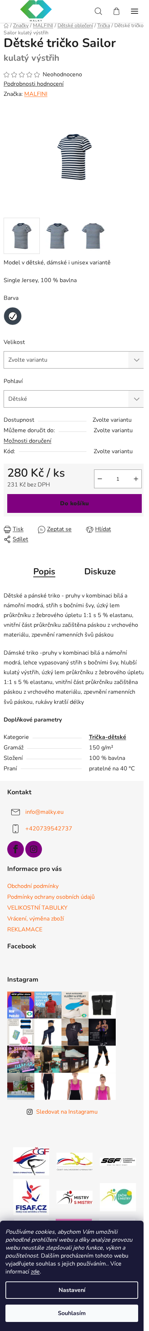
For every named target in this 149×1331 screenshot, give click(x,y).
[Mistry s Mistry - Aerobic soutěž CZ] (74, 1197)
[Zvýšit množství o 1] (136, 479)
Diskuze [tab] (100, 571)
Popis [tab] (44, 571)
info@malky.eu (44, 812)
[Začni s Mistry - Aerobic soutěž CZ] (118, 1197)
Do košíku (74, 503)
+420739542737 (48, 829)
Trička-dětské (107, 737)
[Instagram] (33, 849)
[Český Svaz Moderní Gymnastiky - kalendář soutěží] (74, 1161)
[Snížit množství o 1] (99, 479)
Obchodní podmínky (33, 886)
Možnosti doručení (27, 441)
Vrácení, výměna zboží (35, 919)
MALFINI (35, 94)
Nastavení (72, 1290)
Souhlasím (72, 1313)
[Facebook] (15, 849)
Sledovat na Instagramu (67, 1112)
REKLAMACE (24, 930)
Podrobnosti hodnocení (34, 84)
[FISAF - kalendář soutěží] (31, 1197)
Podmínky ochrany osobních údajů (51, 897)
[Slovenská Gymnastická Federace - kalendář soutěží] (118, 1161)
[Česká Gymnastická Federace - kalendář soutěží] (31, 1161)
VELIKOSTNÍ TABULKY (37, 908)
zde (35, 1272)
